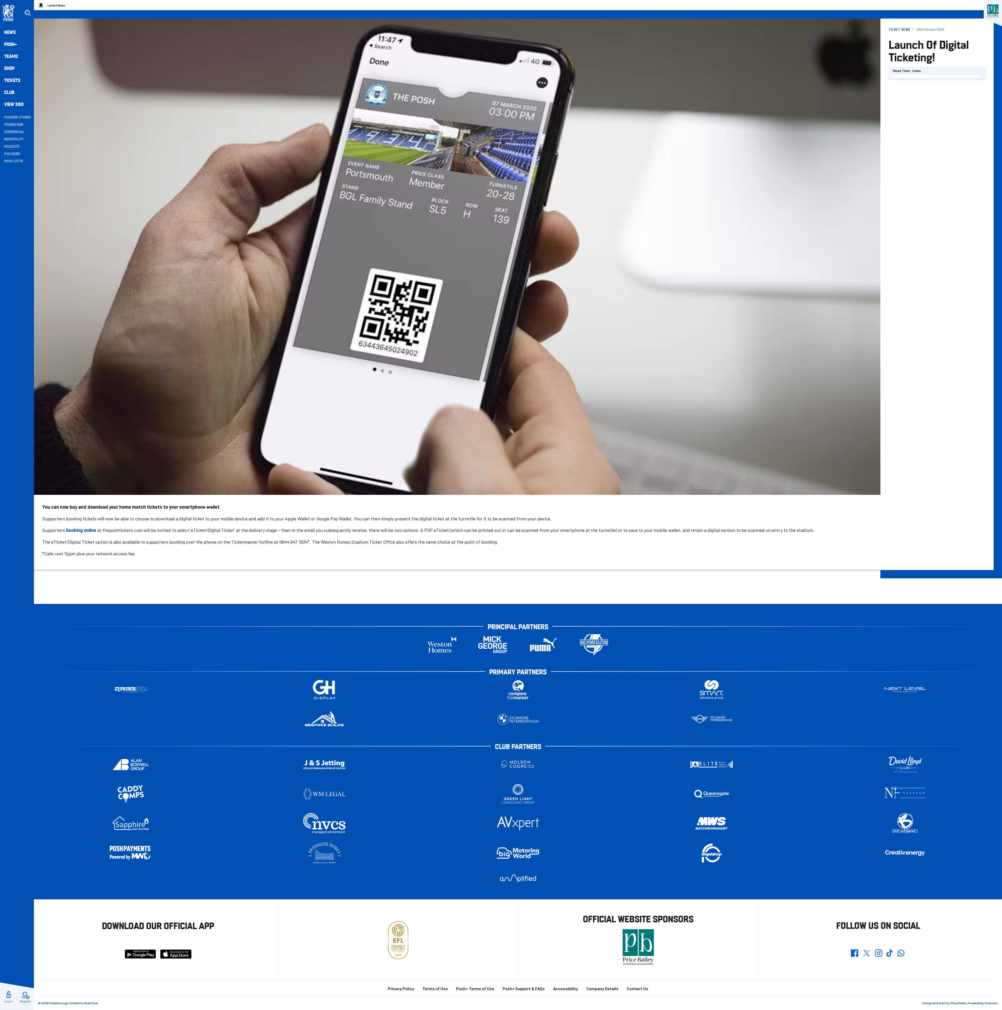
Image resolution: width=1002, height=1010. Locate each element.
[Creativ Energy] (905, 853)
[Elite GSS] (711, 764)
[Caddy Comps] (131, 794)
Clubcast (991, 1003)
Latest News (56, 5)
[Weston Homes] (442, 644)
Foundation (13, 124)
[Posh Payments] (131, 853)
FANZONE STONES (17, 117)
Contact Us (637, 988)
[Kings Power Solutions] (594, 644)
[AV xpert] (518, 823)
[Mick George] (493, 644)
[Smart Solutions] (711, 689)
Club (9, 92)
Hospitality (14, 138)
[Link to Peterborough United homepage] (11, 13)
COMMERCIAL (14, 131)
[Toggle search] (27, 13)
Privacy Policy (401, 988)
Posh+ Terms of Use (475, 988)
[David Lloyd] (905, 764)
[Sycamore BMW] (518, 719)
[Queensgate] (711, 794)
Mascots (11, 146)
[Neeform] (905, 794)
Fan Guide (12, 153)
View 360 (13, 104)
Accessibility (565, 988)
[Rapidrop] (711, 853)
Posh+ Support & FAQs (524, 988)
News (10, 32)
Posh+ (10, 44)
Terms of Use (435, 988)
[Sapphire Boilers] (131, 823)
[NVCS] (324, 823)
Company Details (602, 988)
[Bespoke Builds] (324, 719)
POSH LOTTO (13, 160)
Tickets (12, 80)
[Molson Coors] (518, 764)
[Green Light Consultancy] (518, 794)
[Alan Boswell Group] (131, 764)
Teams (11, 56)
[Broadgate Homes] (324, 853)
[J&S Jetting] (324, 764)
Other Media (958, 1003)
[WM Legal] (324, 794)
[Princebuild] (131, 689)
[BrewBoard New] (905, 823)
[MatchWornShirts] (711, 823)
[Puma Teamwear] (543, 644)
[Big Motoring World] (518, 853)
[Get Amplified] (518, 878)
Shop (9, 68)
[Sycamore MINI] (711, 719)
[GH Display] (324, 689)
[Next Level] (905, 689)
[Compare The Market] (518, 689)
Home (41, 5)
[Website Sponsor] (993, 11)
